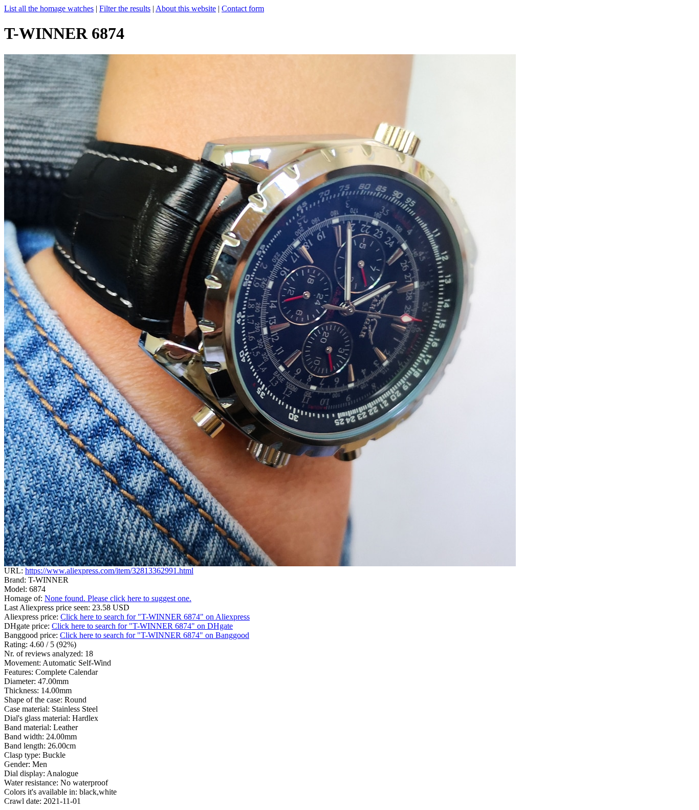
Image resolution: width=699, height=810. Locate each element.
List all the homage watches (49, 8)
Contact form (243, 8)
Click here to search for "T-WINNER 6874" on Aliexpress (155, 616)
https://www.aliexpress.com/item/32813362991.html (109, 570)
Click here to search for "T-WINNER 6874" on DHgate (142, 626)
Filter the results (124, 8)
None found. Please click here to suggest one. (118, 598)
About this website (186, 8)
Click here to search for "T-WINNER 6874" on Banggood (154, 635)
